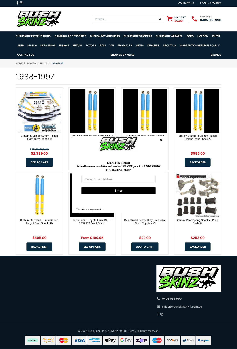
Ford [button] (190, 36)
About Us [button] (169, 45)
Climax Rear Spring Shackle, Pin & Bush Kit (197, 221)
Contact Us (25, 54)
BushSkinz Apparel (169, 36)
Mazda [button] (32, 45)
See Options (92, 246)
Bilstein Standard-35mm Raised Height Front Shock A (197, 137)
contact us (186, 3)
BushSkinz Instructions (33, 36)
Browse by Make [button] (122, 54)
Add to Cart (39, 162)
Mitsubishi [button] (47, 45)
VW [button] (111, 45)
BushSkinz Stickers (138, 36)
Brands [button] (216, 54)
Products (125, 45)
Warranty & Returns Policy (200, 45)
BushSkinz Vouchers (105, 36)
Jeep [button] (20, 45)
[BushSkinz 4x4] (39, 18)
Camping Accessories (70, 36)
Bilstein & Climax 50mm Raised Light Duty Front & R (39, 137)
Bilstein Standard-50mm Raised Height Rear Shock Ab (39, 221)
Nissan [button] (64, 45)
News (140, 45)
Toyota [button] (91, 45)
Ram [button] (103, 45)
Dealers (153, 45)
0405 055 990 (210, 20)
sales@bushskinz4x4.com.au (182, 306)
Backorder (198, 162)
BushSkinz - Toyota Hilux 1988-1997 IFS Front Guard (92, 221)
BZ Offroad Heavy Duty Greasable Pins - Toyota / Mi (145, 221)
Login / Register (210, 3)
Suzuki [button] (77, 45)
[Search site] (160, 19)
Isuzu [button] (216, 36)
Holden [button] (202, 36)
